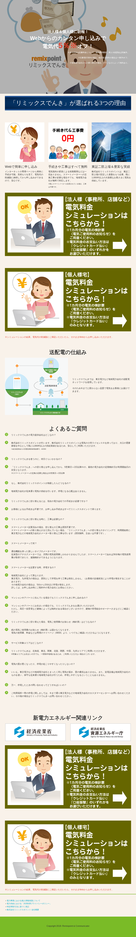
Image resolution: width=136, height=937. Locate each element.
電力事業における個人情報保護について (23, 901)
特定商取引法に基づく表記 (18, 907)
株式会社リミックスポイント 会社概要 (23, 910)
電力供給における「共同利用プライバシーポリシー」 (29, 903)
